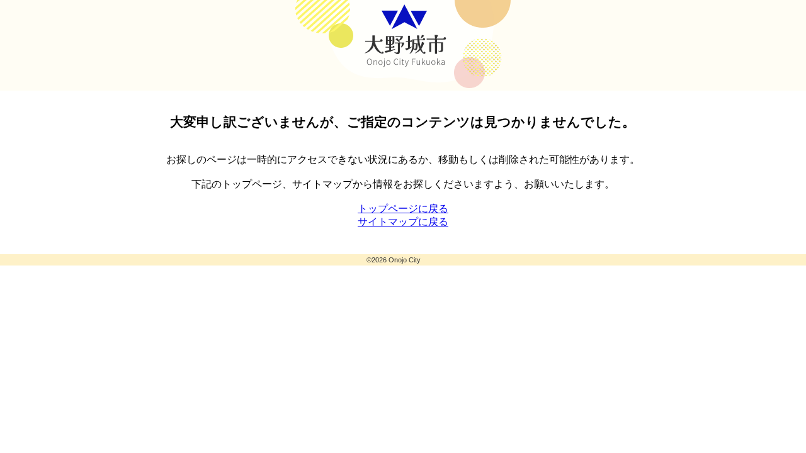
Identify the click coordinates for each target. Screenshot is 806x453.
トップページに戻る (403, 208)
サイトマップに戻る (403, 221)
